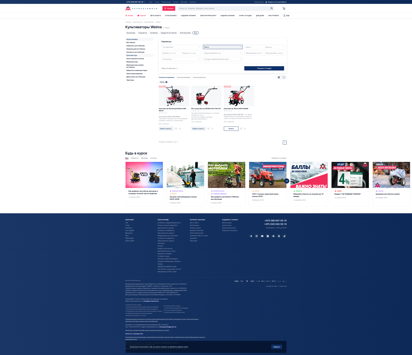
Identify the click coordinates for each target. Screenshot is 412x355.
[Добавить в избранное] (177, 128)
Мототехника (227, 223)
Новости (134, 158)
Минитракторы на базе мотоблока (135, 66)
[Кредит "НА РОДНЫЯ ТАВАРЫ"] (350, 184)
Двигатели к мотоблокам (135, 77)
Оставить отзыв (163, 256)
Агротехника (170, 15)
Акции (130, 15)
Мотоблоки (130, 42)
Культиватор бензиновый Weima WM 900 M (172, 110)
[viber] (256, 236)
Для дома (260, 15)
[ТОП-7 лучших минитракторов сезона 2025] (268, 184)
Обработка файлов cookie (167, 266)
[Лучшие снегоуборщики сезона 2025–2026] (185, 184)
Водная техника (228, 15)
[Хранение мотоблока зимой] (391, 184)
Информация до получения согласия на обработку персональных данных (168, 238)
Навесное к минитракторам (136, 70)
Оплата (160, 246)
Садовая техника (188, 15)
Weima (162, 82)
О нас (127, 225)
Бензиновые (131, 33)
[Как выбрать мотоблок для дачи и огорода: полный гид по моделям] (144, 184)
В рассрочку (143, 33)
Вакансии (128, 233)
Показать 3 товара (264, 68)
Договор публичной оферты (168, 259)
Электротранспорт (208, 15)
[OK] (279, 236)
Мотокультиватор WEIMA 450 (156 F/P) (206, 108)
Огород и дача (195, 228)
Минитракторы (132, 62)
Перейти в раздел (279, 158)
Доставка (161, 243)
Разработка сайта (271, 286)
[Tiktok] (284, 236)
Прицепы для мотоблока (135, 49)
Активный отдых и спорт (199, 235)
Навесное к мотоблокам (135, 46)
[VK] (273, 236)
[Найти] (271, 8)
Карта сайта (129, 241)
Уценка (143, 15)
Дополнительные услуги (166, 251)
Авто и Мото (194, 223)
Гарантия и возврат (165, 253)
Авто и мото (155, 15)
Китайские (154, 33)
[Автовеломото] (141, 8)
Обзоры (144, 158)
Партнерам (129, 238)
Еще (288, 15)
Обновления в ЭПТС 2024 (167, 271)
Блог (127, 235)
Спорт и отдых (245, 15)
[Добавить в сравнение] (180, 128)
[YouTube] (262, 236)
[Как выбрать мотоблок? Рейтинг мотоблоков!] (226, 184)
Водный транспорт (197, 230)
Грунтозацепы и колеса (135, 58)
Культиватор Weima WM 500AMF (236, 108)
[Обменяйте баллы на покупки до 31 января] (309, 184)
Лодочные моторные (229, 230)
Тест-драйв (129, 230)
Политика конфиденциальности (169, 223)
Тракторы (130, 80)
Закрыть (276, 347)
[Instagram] (268, 236)
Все (126, 158)
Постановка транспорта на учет (169, 269)
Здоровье (193, 238)
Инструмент (273, 15)
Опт (126, 223)
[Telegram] (251, 236)
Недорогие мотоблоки (169, 33)
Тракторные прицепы (134, 73)
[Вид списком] (283, 77)
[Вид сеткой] (278, 77)
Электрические (185, 33)
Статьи (153, 158)
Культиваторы (131, 55)
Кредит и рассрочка (165, 248)
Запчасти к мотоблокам (135, 52)
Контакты (128, 228)
